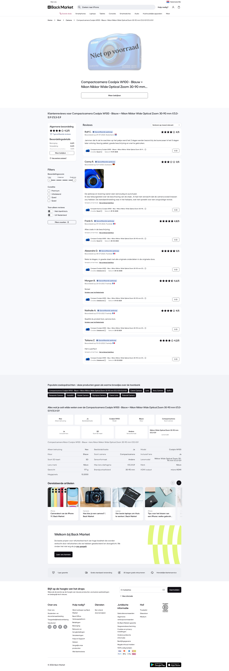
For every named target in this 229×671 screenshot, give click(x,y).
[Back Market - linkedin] (55, 627)
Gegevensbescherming (126, 626)
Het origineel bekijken (106, 203)
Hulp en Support (78, 639)
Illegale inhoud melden (126, 644)
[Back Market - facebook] (60, 627)
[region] (114, 504)
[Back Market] (60, 7)
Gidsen (75, 642)
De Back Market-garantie (126, 623)
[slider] (49, 180)
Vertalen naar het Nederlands (94, 292)
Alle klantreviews (78, 651)
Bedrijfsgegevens (124, 641)
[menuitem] (80, 13)
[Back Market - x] (65, 627)
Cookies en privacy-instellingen (124, 630)
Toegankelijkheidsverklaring (58, 619)
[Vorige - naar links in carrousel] (172, 482)
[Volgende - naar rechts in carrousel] (179, 482)
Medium (143, 617)
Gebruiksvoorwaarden (125, 613)
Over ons (51, 610)
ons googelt (81, 546)
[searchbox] (118, 7)
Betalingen (76, 622)
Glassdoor (144, 613)
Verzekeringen (77, 635)
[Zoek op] (79, 7)
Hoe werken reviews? (59, 158)
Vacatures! (52, 623)
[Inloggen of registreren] (173, 7)
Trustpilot (143, 610)
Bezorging (76, 626)
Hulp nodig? (163, 7)
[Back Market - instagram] (50, 627)
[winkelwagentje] (179, 7)
